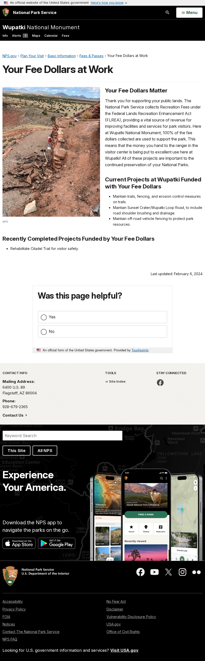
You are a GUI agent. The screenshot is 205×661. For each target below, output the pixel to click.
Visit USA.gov (124, 650)
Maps (36, 35)
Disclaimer (114, 609)
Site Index (117, 381)
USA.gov (113, 624)
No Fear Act (116, 601)
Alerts (19, 35)
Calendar (51, 35)
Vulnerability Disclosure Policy (131, 617)
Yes (52, 316)
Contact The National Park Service (31, 632)
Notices (8, 624)
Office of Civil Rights (123, 632)
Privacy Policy (14, 609)
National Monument (41, 27)
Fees (65, 35)
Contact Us (13, 415)
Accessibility (12, 601)
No (51, 331)
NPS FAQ (9, 639)
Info (5, 35)
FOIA (6, 617)
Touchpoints (140, 350)
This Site (17, 450)
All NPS (45, 450)
